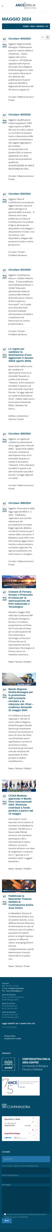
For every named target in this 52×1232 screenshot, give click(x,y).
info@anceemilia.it (16, 988)
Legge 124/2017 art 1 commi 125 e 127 (18, 1023)
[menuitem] (27, 1038)
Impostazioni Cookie (12, 1038)
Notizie (18, 661)
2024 (32, 26)
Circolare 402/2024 (19, 193)
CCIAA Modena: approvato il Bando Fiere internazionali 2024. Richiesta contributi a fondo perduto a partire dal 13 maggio (20, 804)
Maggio (40, 26)
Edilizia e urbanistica (18, 416)
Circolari (12, 96)
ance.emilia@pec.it (14, 991)
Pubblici (27, 661)
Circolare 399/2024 (19, 503)
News (11, 661)
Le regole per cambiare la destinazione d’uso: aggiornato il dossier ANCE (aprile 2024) (20, 355)
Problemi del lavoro (17, 255)
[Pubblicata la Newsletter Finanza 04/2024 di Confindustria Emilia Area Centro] (19, 886)
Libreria (12, 419)
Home (25, 26)
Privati (11, 100)
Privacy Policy (9, 1036)
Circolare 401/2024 (19, 269)
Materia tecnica (25, 96)
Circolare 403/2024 (19, 114)
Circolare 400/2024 (19, 433)
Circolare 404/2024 (19, 38)
